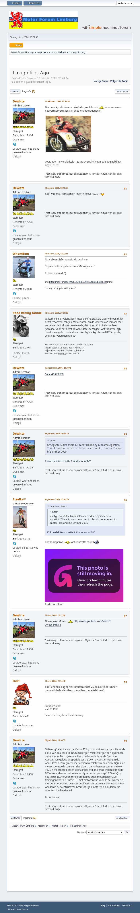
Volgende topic (119, 81)
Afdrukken (122, 91)
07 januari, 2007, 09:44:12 (57, 433)
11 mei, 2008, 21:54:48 (55, 681)
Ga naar (81, 832)
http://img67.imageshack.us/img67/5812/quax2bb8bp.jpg (78, 281)
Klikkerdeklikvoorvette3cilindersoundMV (68, 461)
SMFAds (10, 909)
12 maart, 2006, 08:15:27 (56, 187)
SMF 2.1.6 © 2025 (15, 905)
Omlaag (15, 91)
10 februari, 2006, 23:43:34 (57, 101)
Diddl (16, 681)
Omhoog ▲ (127, 905)
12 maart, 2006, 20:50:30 (56, 312)
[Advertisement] (52, 62)
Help (103, 905)
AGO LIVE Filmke (54, 373)
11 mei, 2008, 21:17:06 (55, 615)
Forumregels (114, 905)
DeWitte (18, 101)
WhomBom (21, 254)
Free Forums (22, 909)
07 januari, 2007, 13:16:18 (57, 499)
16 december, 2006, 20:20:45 (58, 367)
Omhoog (15, 817)
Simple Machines (31, 905)
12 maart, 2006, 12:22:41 (56, 253)
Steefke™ (19, 499)
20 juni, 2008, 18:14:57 (55, 740)
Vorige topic (101, 81)
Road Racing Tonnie (27, 313)
